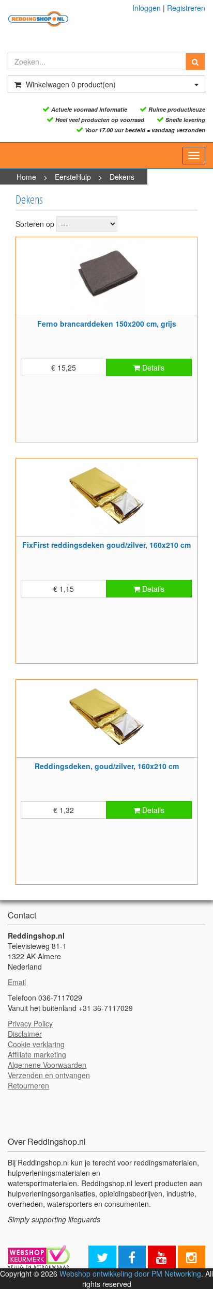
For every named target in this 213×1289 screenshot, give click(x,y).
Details (152, 367)
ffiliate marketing (39, 1054)
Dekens (122, 177)
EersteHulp (73, 177)
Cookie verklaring (36, 1044)
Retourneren (28, 1085)
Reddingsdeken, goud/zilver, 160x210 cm (107, 766)
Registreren (186, 8)
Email (17, 982)
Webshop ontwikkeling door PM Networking (130, 1273)
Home (26, 177)
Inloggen (146, 8)
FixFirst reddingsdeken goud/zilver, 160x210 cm (106, 545)
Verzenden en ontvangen (49, 1075)
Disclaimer (25, 1034)
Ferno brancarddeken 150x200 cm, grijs (106, 323)
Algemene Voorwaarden (47, 1065)
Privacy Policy (30, 1023)
